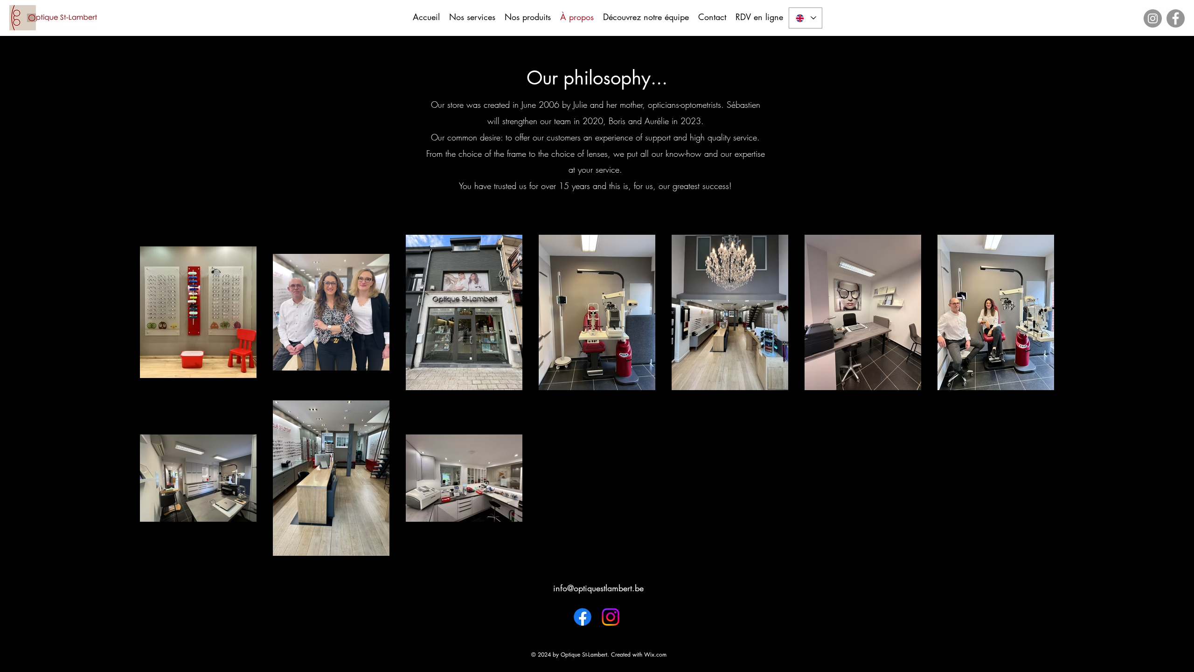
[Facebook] (1175, 18)
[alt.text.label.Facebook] (582, 617)
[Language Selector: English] (805, 17)
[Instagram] (1153, 18)
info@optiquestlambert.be (598, 588)
